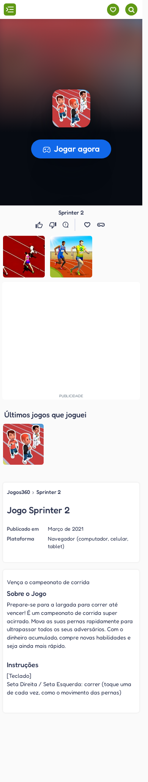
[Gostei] (40, 225)
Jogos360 (18, 492)
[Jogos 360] (48, 10)
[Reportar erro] (67, 225)
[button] (71, 108)
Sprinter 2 (48, 492)
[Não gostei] (53, 225)
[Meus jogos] (112, 9)
